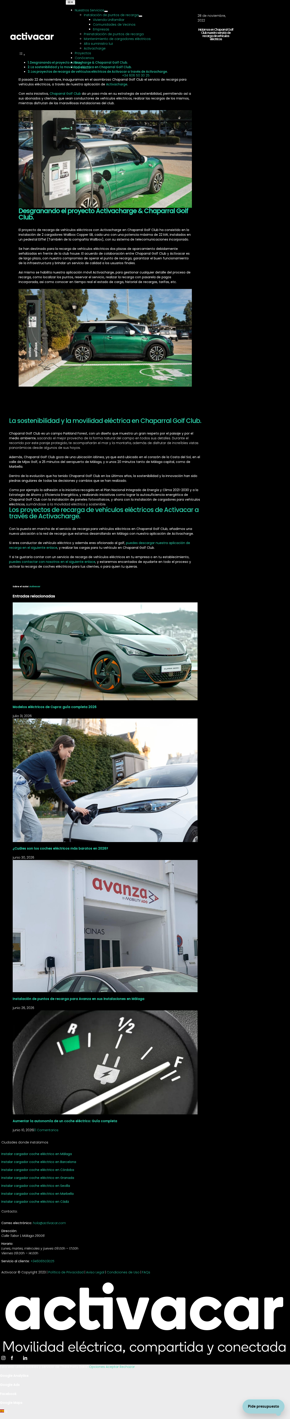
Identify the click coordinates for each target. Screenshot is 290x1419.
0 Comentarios (46, 1130)
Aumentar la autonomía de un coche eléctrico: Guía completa (65, 1121)
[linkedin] (25, 1358)
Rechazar (127, 1366)
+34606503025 (42, 1261)
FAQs (146, 1272)
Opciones (97, 1366)
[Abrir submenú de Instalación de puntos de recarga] (140, 16)
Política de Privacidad (66, 1272)
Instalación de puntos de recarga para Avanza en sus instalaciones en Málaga (78, 999)
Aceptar (113, 1366)
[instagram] (3, 1358)
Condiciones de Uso (123, 1272)
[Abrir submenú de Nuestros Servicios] (106, 11)
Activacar (34, 586)
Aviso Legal (95, 1272)
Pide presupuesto (263, 1406)
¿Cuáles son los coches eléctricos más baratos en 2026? (60, 848)
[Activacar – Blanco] (32, 33)
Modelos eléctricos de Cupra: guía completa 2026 (55, 707)
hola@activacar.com (49, 1223)
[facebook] (12, 1358)
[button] (145, 1411)
